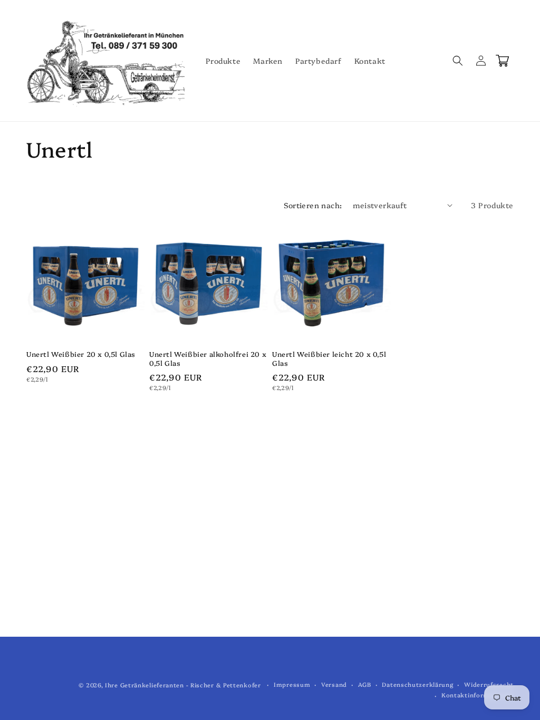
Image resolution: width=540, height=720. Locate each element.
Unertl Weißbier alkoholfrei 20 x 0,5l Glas (207, 358)
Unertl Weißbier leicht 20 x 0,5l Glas (329, 358)
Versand (334, 684)
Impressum (292, 684)
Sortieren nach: (313, 205)
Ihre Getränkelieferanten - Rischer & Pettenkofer (183, 685)
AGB (364, 684)
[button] (457, 60)
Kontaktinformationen (477, 695)
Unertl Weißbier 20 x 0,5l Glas (81, 353)
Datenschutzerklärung (417, 684)
